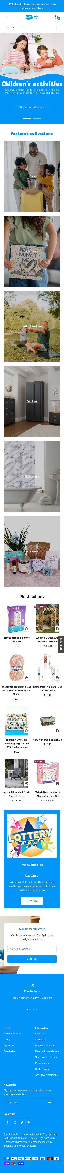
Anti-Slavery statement (46, 1075)
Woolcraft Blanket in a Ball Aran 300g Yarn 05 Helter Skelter (16, 690)
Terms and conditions (46, 1057)
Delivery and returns (45, 1045)
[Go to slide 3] (33, 1009)
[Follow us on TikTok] (21, 1122)
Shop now (32, 107)
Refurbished (10, 1051)
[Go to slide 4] (36, 1009)
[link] (32, 176)
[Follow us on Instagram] (14, 1122)
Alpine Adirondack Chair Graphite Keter (16, 794)
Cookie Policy (42, 1069)
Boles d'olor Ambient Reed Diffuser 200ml (47, 688)
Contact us (40, 1039)
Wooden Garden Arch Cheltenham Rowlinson (47, 639)
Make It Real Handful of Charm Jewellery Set (47, 794)
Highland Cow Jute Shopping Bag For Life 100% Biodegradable (16, 743)
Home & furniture (12, 1033)
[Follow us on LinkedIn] (29, 1122)
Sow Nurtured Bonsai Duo (47, 739)
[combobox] (24, 27)
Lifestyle (8, 1039)
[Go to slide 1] (27, 1009)
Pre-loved (9, 1045)
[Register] (49, 1102)
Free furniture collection (47, 1051)
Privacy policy (42, 1063)
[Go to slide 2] (30, 1009)
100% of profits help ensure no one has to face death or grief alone (32, 6)
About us (39, 1033)
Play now (32, 901)
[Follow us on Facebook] (7, 1122)
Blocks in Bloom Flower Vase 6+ (17, 639)
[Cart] (56, 17)
